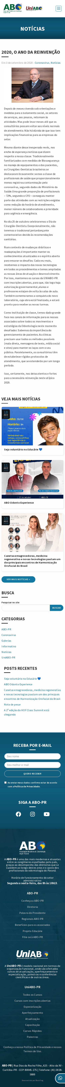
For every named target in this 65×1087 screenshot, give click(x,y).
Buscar (56, 607)
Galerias (6, 640)
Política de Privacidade (27, 786)
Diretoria (32, 907)
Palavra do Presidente (32, 913)
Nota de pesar (12, 704)
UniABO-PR (8, 657)
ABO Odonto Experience (19, 502)
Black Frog (39, 1080)
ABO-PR (6, 629)
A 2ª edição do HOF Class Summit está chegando (26, 712)
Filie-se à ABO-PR (32, 937)
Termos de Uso (32, 1051)
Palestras (32, 1037)
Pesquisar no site (10, 602)
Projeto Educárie (32, 931)
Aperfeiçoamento (32, 1012)
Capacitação (32, 1025)
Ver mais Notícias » (18, 579)
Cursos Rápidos (32, 1031)
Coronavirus (42, 63)
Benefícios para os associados (32, 925)
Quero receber (33, 773)
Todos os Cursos (32, 994)
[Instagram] (33, 814)
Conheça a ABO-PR (32, 900)
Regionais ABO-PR (33, 919)
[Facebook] (18, 814)
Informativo (9, 646)
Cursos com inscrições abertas (32, 1000)
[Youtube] (47, 814)
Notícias (55, 63)
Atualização (32, 1019)
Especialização (33, 1006)
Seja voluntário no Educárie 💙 (23, 449)
